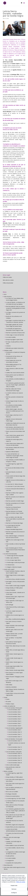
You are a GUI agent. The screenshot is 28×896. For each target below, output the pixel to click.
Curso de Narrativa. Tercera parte (14, 739)
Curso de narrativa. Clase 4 (14, 716)
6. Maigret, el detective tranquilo (14, 567)
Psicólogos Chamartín (11, 794)
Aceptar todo (14, 885)
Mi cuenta (8, 701)
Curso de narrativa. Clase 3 (14, 714)
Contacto (8, 346)
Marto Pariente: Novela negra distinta (15, 670)
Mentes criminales (8, 771)
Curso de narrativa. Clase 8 (14, 725)
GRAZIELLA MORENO (11, 687)
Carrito (7, 699)
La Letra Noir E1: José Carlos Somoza (15, 486)
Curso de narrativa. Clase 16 (15, 753)
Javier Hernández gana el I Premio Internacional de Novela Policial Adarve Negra (15, 549)
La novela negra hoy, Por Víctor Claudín (15, 798)
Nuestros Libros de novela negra (12, 837)
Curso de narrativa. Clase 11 (15, 734)
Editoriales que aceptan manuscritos (15, 348)
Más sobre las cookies (8, 280)
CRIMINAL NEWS (8, 350)
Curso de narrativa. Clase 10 (15, 732)
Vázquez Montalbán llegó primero (14, 529)
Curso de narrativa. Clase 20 (15, 762)
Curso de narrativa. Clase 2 (14, 712)
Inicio (5, 294)
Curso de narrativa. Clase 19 (15, 760)
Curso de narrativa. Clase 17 (15, 755)
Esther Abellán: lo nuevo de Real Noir (15, 845)
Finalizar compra (10, 704)
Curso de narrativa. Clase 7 (14, 723)
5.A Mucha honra (10, 564)
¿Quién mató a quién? (9, 569)
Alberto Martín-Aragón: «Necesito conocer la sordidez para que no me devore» (15, 410)
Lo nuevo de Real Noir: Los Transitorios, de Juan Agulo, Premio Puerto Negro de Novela (14, 455)
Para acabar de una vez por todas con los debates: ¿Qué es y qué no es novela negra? (15, 816)
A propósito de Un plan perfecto (14, 863)
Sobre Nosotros (8, 296)
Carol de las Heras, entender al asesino (15, 579)
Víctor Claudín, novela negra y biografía (15, 585)
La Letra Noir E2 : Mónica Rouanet (14, 484)
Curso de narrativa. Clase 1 (14, 709)
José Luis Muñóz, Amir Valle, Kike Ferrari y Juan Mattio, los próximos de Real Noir (15, 518)
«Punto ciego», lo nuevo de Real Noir (15, 335)
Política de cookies (7, 277)
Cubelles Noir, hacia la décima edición (15, 372)
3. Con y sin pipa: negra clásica (13, 560)
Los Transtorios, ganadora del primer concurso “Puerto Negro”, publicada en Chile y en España (15, 384)
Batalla (7, 839)
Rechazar (14, 889)
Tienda (5, 697)
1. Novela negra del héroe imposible (14, 555)
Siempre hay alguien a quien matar (14, 339)
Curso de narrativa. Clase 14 (15, 747)
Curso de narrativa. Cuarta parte (14, 751)
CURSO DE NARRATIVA (9, 706)
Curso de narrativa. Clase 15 (15, 749)
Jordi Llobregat (9, 604)
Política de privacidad (8, 283)
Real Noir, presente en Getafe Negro (15, 501)
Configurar (14, 892)
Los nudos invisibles (11, 337)
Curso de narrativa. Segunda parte (14, 728)
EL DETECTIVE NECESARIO (10, 554)
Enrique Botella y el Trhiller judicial (14, 588)
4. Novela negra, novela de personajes (15, 562)
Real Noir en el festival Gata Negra (14, 523)
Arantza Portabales (10, 590)
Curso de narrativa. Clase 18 (15, 758)
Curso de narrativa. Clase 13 (15, 740)
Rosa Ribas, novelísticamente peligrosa (15, 619)
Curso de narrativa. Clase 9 (14, 730)
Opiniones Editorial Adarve (12, 451)
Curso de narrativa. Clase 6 (14, 721)
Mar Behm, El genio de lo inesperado (15, 824)
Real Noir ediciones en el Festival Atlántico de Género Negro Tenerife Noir (14, 513)
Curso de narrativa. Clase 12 (15, 736)
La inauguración (10, 860)
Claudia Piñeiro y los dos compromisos (15, 827)
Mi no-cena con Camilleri (12, 791)
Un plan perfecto (10, 856)
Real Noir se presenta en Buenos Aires (15, 332)
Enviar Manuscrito (8, 865)
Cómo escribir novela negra (12, 765)
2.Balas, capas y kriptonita (12, 558)
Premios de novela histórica (12, 796)
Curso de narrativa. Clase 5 (14, 719)
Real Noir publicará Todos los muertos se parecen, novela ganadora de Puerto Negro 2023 (15, 308)
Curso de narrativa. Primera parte (14, 708)
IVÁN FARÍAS (9, 684)
